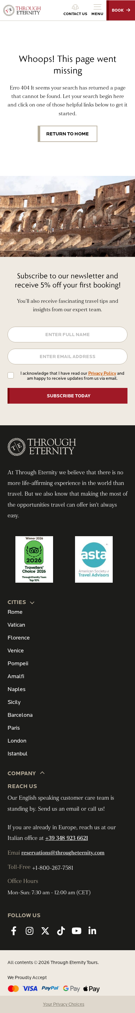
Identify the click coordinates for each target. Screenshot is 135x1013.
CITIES (17, 602)
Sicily (14, 702)
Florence (19, 637)
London (17, 741)
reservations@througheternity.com (63, 852)
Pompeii (18, 663)
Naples (16, 689)
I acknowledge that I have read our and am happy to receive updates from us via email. (72, 376)
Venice (16, 650)
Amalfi (16, 676)
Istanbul (18, 753)
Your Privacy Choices (63, 1004)
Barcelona (20, 715)
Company (22, 773)
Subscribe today (68, 396)
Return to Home (67, 134)
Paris (14, 728)
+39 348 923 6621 (66, 838)
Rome (15, 612)
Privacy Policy (102, 373)
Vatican (16, 625)
